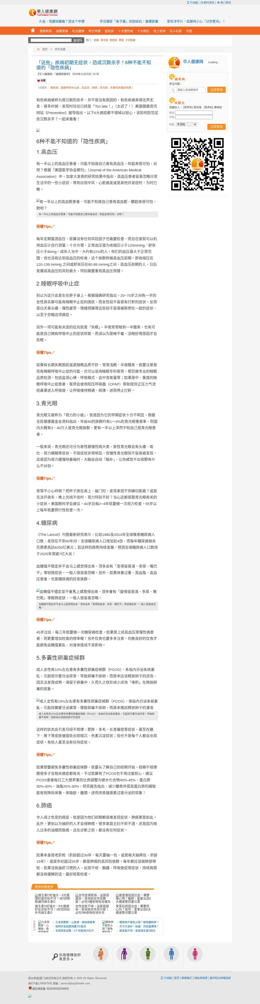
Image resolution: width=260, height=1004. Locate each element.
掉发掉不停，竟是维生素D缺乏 (137, 930)
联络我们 (187, 977)
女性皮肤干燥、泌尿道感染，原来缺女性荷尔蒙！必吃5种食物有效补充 (92, 909)
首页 (45, 49)
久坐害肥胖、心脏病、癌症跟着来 (75, 922)
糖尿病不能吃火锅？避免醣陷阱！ (139, 922)
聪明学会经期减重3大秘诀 (70, 926)
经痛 (96, 40)
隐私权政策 (201, 977)
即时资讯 (209, 2)
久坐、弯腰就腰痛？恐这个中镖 (61, 21)
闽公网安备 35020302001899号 (50, 988)
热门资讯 (225, 2)
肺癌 (121, 40)
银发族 (124, 956)
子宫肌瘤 (130, 40)
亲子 (148, 956)
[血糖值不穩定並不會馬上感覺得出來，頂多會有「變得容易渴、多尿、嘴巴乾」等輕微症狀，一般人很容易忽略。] (97, 595)
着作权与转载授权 (220, 977)
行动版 (194, 2)
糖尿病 (54, 87)
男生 (171, 956)
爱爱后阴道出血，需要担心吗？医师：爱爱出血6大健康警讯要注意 (133, 909)
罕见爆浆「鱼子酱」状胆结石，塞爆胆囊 (129, 21)
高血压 (86, 87)
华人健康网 (44, 12)
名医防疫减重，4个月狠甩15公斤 (74, 930)
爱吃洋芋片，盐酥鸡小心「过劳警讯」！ (196, 21)
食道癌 (113, 40)
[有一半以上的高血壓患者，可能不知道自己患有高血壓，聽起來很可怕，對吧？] (97, 205)
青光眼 (104, 40)
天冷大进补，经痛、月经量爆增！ (139, 926)
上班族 (101, 956)
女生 (195, 956)
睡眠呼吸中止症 (70, 87)
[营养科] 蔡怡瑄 (192, 107)
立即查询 (216, 89)
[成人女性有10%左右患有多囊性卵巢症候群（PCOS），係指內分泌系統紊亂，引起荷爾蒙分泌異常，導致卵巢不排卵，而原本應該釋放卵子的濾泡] (97, 704)
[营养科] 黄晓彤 (213, 107)
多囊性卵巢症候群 (120, 87)
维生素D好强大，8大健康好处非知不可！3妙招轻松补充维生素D (52, 909)
